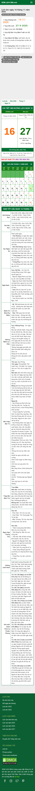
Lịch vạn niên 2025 (8, 723)
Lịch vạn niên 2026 (8, 726)
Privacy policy (7, 752)
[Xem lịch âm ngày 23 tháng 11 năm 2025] (31, 193)
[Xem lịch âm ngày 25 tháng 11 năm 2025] (8, 200)
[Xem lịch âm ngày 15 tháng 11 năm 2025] (26, 186)
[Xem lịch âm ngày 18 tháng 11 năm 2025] (8, 193)
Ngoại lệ (14, 401)
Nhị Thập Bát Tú (6, 423)
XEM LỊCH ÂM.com (9, 2)
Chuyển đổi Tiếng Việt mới (11, 739)
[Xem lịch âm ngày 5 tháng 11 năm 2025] (12, 179)
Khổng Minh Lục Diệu (6, 342)
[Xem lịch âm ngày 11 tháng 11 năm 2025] (8, 186)
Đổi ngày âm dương (9, 703)
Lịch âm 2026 (7, 710)
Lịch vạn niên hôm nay (9, 720)
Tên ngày (14, 364)
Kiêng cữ (14, 386)
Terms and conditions (9, 755)
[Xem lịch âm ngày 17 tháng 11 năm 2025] (3, 193)
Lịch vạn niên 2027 (8, 729)
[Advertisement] (17, 81)
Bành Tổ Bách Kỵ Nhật (7, 313)
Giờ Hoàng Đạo (6, 216)
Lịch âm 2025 (7, 706)
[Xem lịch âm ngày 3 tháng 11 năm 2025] (3, 179)
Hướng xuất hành (6, 566)
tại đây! (17, 777)
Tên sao (14, 362)
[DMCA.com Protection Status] (9, 761)
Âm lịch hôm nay (7, 700)
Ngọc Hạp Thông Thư (6, 534)
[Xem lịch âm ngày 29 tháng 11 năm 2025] (26, 200)
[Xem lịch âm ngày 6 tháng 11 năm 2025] (17, 179)
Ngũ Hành (5, 285)
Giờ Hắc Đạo (7, 227)
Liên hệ (4, 749)
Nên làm (14, 373)
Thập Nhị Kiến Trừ (6, 497)
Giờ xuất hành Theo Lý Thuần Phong (7, 629)
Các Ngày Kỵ (6, 250)
